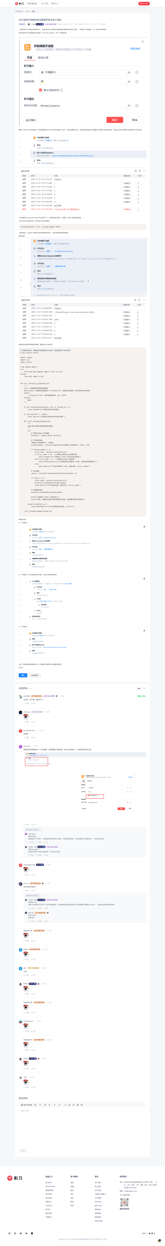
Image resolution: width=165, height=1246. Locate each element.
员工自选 (98, 1190)
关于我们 (98, 1182)
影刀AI (48, 1209)
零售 (72, 1198)
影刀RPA (49, 1182)
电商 (72, 1182)
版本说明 (49, 1213)
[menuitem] (26, 1105)
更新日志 (98, 1209)
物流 (72, 1190)
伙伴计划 (98, 1202)
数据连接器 (49, 1190)
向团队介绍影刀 (100, 1194)
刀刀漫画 (98, 1198)
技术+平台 (98, 1205)
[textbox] (84, 699)
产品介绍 (49, 1205)
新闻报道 (98, 1213)
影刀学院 (49, 1194)
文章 (27, 11)
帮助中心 (49, 1202)
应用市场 (49, 1198)
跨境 (72, 1205)
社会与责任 (99, 1221)
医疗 (72, 1194)
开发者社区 (19, 11)
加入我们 (98, 1186)
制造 (72, 1202)
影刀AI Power (50, 1186)
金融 (72, 1186)
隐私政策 (98, 1217)
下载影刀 (49, 1217)
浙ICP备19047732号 (99, 1239)
